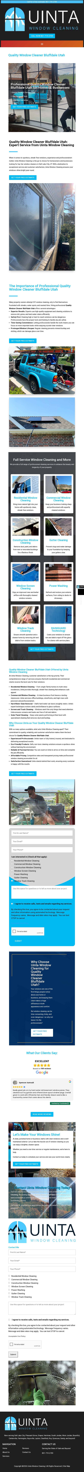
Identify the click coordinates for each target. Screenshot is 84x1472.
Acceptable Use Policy (19, 923)
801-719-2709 (47, 1453)
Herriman (47, 1435)
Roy (50, 1438)
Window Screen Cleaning (25, 587)
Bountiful (76, 1435)
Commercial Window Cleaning (58, 499)
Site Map (66, 1466)
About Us (6, 1452)
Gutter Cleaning (58, 540)
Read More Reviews (42, 1114)
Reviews (25, 1448)
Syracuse (56, 1438)
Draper (40, 1435)
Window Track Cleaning (25, 629)
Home (5, 1448)
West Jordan (67, 1435)
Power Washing (58, 585)
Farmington (22, 1438)
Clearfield (44, 1438)
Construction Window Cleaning (25, 541)
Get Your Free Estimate (24, 107)
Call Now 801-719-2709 (42, 36)
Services (6, 1456)
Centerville (13, 1438)
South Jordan (56, 1435)
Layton (37, 1438)
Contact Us (26, 1452)
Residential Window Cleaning (25, 499)
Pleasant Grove (31, 1435)
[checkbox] (12, 860)
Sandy (62, 1438)
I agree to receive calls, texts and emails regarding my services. (43, 904)
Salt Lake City (19, 1435)
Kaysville (30, 1438)
